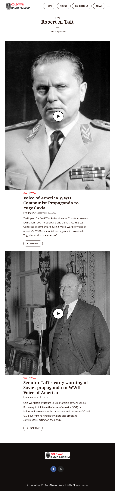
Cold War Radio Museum (46, 485)
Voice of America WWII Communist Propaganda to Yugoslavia (51, 203)
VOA (33, 193)
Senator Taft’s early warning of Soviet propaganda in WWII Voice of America (55, 387)
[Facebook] (53, 469)
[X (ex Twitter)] (61, 469)
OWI (25, 193)
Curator (30, 212)
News (99, 5)
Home (49, 5)
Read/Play (35, 243)
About (63, 5)
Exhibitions (81, 5)
